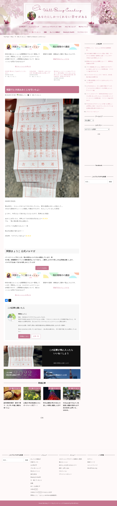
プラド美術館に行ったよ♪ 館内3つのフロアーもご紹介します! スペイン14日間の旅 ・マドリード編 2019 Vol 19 (99, 69)
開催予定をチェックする (61, 59)
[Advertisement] (42, 433)
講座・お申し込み (64, 468)
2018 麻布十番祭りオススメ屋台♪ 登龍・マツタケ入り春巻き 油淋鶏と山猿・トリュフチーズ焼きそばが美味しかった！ (99, 56)
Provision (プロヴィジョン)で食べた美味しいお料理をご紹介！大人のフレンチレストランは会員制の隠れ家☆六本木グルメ (99, 106)
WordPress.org (92, 468)
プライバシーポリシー (92, 111)
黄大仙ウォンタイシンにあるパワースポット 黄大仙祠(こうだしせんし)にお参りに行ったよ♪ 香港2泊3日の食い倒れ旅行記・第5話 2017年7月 (64, 73)
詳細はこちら (24, 336)
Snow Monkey (43, 503)
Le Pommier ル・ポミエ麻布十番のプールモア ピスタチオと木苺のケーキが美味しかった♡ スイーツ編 (99, 88)
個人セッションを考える (23, 66)
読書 (32, 483)
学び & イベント (35, 471)
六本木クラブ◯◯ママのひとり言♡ (41, 492)
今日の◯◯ (34, 489)
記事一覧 (36, 336)
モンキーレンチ (58, 503)
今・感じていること (35, 95)
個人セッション (63, 462)
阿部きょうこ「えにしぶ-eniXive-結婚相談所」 (44, 495)
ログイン (90, 459)
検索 (110, 182)
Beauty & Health (36, 477)
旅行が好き (34, 474)
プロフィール (63, 471)
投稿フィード (91, 462)
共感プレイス (34, 462)
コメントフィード (92, 465)
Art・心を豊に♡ (35, 486)
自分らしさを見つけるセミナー (68, 465)
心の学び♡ (34, 465)
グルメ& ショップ (36, 468)
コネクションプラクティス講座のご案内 (70, 459)
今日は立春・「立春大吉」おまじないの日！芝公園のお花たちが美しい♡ (40, 72)
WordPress (74, 503)
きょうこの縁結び (36, 459)
